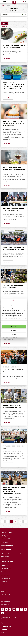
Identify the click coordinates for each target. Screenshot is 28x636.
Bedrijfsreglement (5, 604)
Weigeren (14, 334)
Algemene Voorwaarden (7, 623)
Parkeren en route (5, 594)
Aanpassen (13, 330)
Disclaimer (4, 632)
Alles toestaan (14, 326)
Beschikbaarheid (5, 601)
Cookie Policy (4, 629)
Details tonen (20, 322)
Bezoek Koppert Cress (6, 571)
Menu (4, 1)
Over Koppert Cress (6, 568)
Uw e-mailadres (5, 556)
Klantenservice (4, 565)
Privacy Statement (6, 626)
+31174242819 (4, 542)
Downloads (4, 581)
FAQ (2, 588)
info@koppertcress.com (7, 545)
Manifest (3, 585)
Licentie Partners (5, 578)
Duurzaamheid (5, 575)
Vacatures (3, 598)
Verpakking (4, 591)
